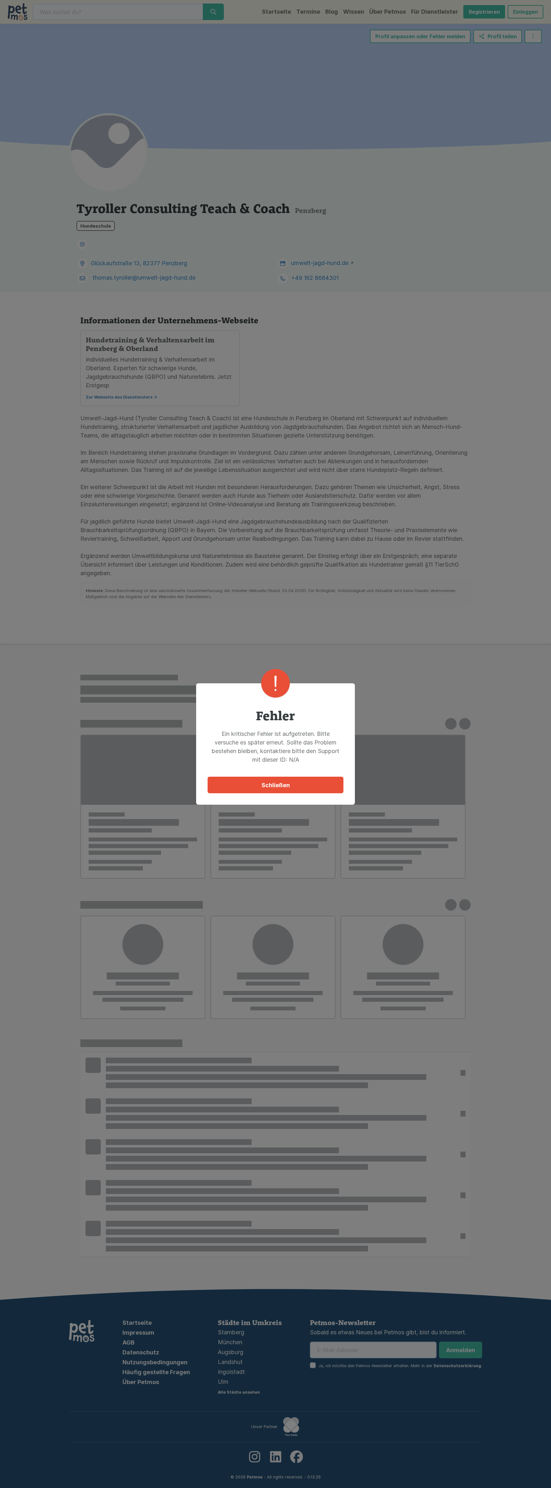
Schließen (275, 785)
